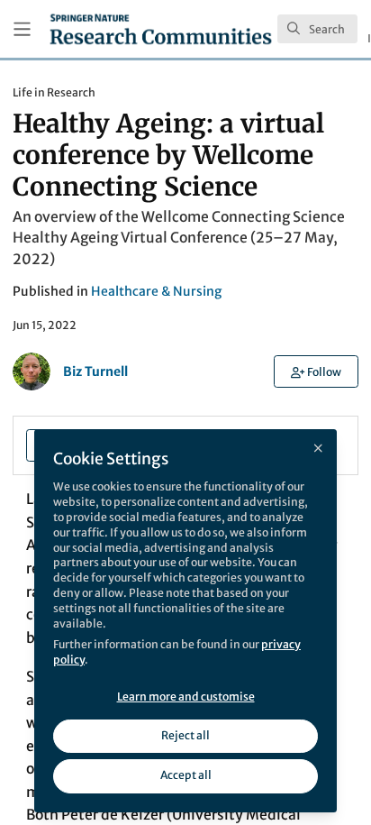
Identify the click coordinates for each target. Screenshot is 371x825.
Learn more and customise (186, 696)
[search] (317, 28)
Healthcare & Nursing (156, 291)
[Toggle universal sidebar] (22, 29)
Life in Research (54, 92)
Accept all (186, 775)
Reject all (185, 735)
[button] (316, 371)
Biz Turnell (95, 371)
